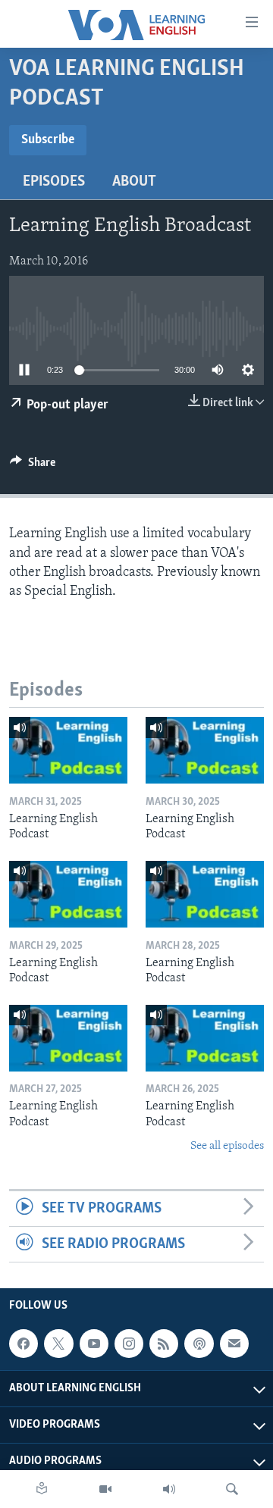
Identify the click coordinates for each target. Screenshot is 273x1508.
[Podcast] (198, 1343)
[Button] (32, 466)
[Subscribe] (234, 1343)
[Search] (232, 1489)
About (134, 181)
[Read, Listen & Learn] (41, 1489)
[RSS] (163, 1343)
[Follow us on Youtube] (94, 1343)
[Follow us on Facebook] (23, 1343)
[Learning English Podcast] (68, 750)
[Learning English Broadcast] (169, 1489)
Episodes (54, 181)
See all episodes (227, 1146)
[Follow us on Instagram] (129, 1343)
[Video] (105, 1489)
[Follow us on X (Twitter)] (58, 1343)
